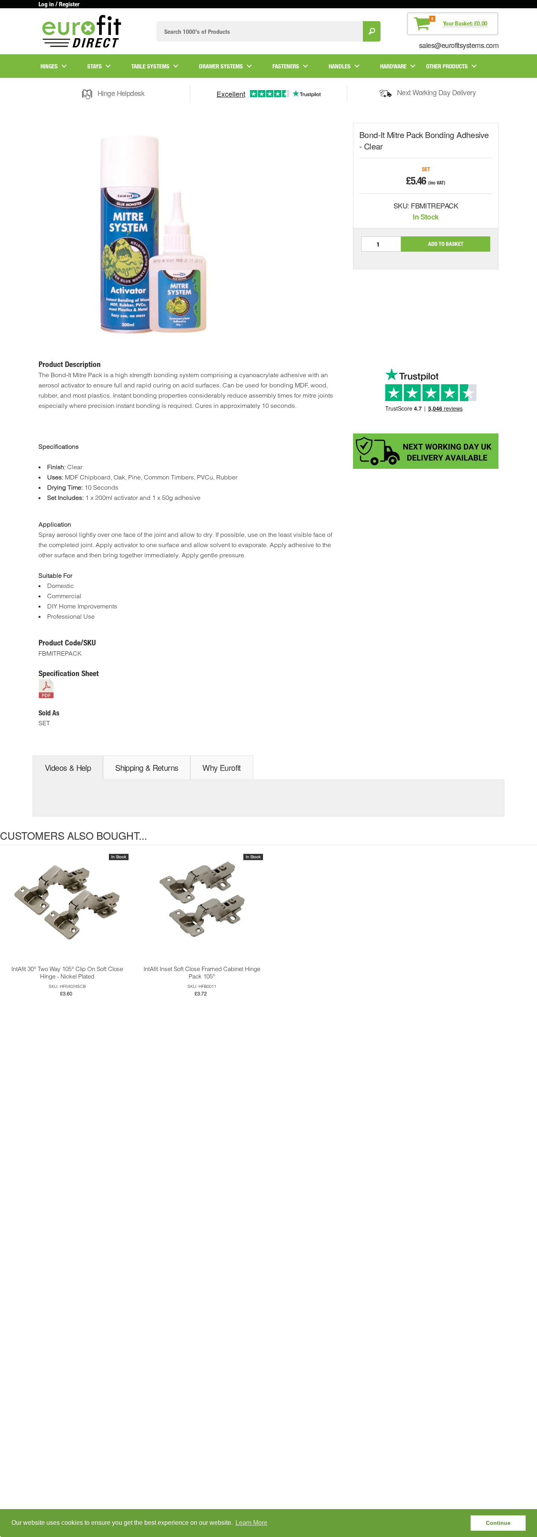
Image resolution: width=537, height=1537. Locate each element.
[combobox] (259, 31)
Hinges (49, 66)
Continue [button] (498, 1523)
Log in (46, 3)
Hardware (393, 66)
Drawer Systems (221, 66)
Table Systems (150, 66)
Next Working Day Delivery (436, 92)
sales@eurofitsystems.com (458, 45)
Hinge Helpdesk (120, 93)
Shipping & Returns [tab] (146, 767)
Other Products (447, 66)
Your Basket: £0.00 (465, 23)
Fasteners (285, 66)
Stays (94, 66)
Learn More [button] (251, 1522)
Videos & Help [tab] (68, 767)
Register (69, 3)
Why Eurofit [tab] (221, 767)
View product (67, 912)
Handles (340, 66)
